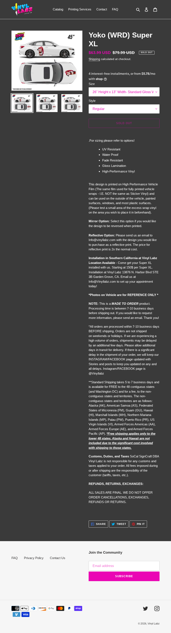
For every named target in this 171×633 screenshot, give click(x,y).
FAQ (14, 558)
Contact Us (57, 558)
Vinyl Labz (154, 623)
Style (92, 100)
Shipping (94, 59)
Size (92, 84)
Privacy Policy (34, 558)
